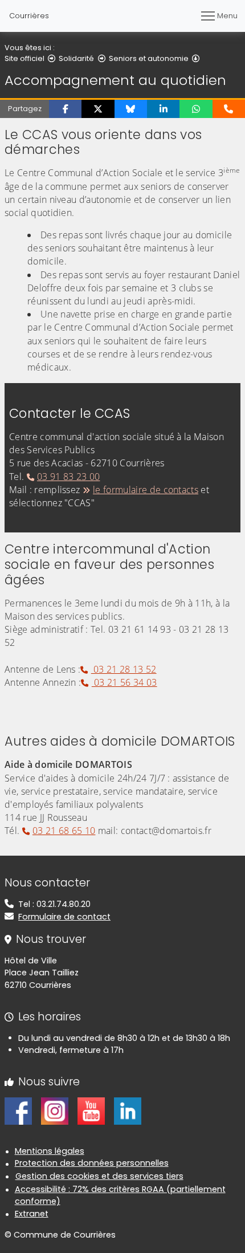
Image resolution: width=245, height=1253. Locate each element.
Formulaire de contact (64, 916)
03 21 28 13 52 (123, 669)
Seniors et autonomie (149, 58)
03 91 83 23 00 (68, 476)
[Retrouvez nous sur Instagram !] (54, 1110)
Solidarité (76, 58)
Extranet (31, 1213)
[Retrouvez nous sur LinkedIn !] (127, 1110)
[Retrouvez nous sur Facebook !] (18, 1110)
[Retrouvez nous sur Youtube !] (91, 1110)
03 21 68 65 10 (63, 830)
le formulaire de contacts (145, 489)
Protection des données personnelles (92, 1163)
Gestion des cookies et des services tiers (99, 1176)
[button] (65, 109)
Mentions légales (49, 1151)
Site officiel (24, 58)
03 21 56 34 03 (124, 682)
